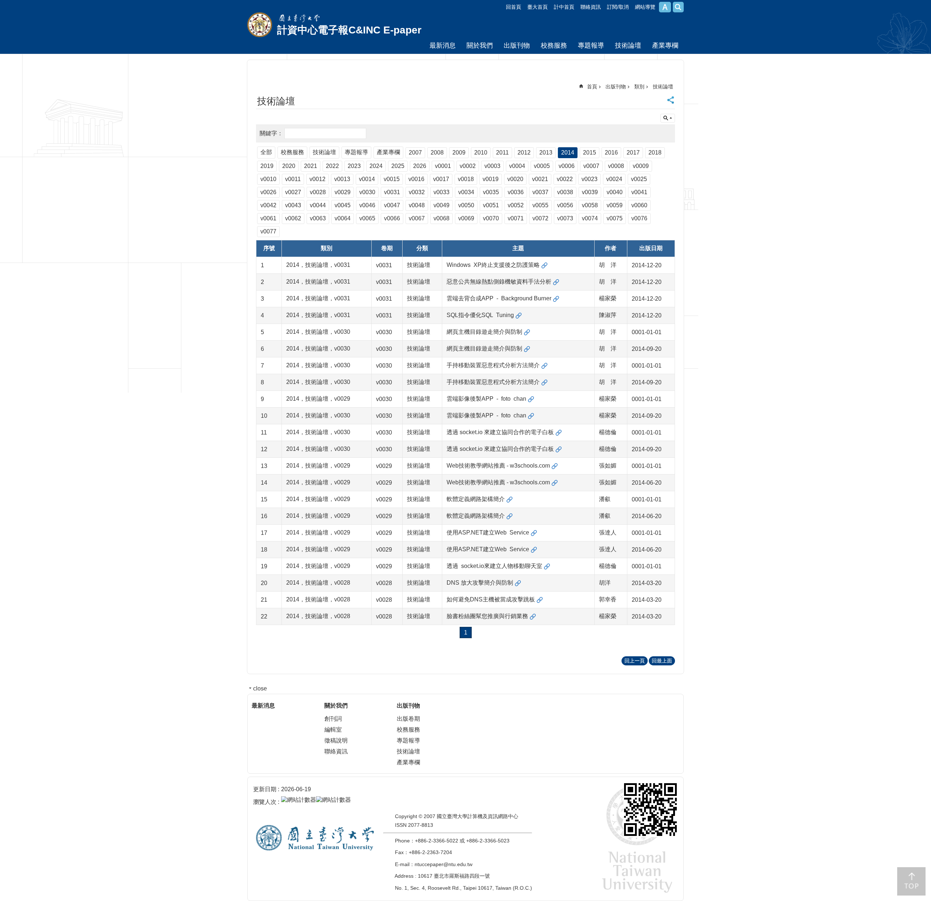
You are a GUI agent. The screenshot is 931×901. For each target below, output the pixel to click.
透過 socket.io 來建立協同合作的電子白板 (500, 432)
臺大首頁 (537, 7)
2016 (611, 152)
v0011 (293, 179)
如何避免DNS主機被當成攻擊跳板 (491, 599)
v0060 (639, 205)
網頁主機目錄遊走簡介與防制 (484, 332)
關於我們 (480, 45)
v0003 (492, 166)
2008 (437, 152)
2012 (524, 152)
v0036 (516, 192)
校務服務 (554, 45)
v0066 (392, 218)
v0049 (441, 205)
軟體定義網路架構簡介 (476, 499)
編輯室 (333, 729)
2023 (354, 166)
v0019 (491, 179)
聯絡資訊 (590, 7)
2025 (397, 166)
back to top (911, 881)
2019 (266, 166)
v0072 (540, 218)
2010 (480, 152)
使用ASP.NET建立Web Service (488, 532)
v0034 (466, 192)
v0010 (268, 179)
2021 (310, 166)
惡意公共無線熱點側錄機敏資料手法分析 (499, 282)
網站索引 (678, 7)
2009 (459, 152)
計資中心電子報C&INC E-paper (349, 30)
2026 (419, 166)
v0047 (392, 205)
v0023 (590, 179)
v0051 (491, 205)
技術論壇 (628, 45)
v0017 (441, 179)
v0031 (392, 192)
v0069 (466, 218)
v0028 (318, 192)
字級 (665, 7)
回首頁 (513, 7)
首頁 (592, 86)
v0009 (641, 166)
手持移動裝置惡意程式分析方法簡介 (493, 365)
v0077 (268, 231)
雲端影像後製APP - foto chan (486, 399)
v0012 (317, 179)
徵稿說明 (336, 740)
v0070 (491, 218)
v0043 (293, 205)
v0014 (367, 179)
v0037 (540, 192)
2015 (589, 152)
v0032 (417, 192)
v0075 (615, 218)
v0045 (343, 205)
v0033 (441, 192)
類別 (639, 86)
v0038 (565, 192)
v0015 (392, 179)
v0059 (615, 205)
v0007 (591, 166)
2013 (545, 152)
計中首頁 (564, 7)
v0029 (343, 192)
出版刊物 (517, 45)
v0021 (540, 179)
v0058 (590, 205)
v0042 (268, 205)
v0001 (443, 166)
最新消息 (442, 45)
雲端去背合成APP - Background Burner (499, 298)
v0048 (417, 205)
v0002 (468, 166)
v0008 (616, 166)
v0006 (567, 166)
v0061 (268, 218)
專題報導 (591, 45)
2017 (633, 152)
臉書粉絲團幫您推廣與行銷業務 (487, 616)
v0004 (517, 166)
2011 (502, 152)
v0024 (614, 179)
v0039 (590, 192)
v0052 (516, 205)
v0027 (293, 192)
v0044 (318, 205)
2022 (332, 166)
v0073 (565, 218)
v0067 (417, 218)
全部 (266, 152)
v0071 (516, 218)
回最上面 (662, 661)
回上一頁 (634, 661)
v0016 (416, 179)
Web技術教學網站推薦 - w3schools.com (498, 465)
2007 (415, 152)
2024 (376, 166)
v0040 (615, 192)
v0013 (342, 179)
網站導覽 (645, 7)
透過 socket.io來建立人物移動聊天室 (494, 566)
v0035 (491, 192)
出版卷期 (408, 719)
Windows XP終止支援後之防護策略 (493, 265)
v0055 (540, 205)
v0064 (343, 218)
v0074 (590, 218)
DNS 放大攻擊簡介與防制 (480, 583)
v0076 (639, 218)
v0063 (318, 218)
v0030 (367, 192)
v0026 (268, 192)
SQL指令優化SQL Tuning (480, 315)
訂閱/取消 (618, 7)
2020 (288, 166)
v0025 (639, 179)
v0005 (542, 166)
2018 (655, 152)
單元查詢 (667, 118)
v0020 (515, 179)
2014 (567, 152)
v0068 (441, 218)
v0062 (293, 218)
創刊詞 (333, 719)
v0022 (565, 179)
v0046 (367, 205)
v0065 (367, 218)
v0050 (466, 205)
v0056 (565, 205)
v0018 (466, 179)
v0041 (639, 192)
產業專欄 (665, 45)
